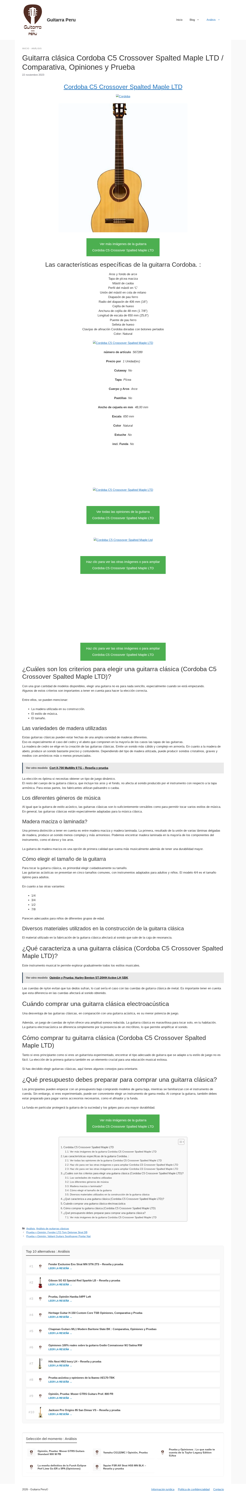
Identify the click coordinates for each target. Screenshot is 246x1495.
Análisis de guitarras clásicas (52, 1228)
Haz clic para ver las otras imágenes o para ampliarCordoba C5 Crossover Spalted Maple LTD (123, 565)
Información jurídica (162, 1489)
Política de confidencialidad (194, 1489)
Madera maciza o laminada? (86, 1186)
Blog (192, 19)
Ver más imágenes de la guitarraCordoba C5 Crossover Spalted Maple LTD (123, 247)
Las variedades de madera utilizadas (91, 1177)
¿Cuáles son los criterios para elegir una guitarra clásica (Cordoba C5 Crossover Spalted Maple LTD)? (123, 1173)
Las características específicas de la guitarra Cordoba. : (96, 1156)
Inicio (179, 19)
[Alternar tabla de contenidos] (179, 1142)
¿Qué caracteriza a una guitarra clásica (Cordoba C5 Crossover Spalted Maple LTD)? (113, 1198)
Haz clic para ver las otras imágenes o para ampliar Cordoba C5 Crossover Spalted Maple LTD (124, 1164)
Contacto (218, 1489)
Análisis (211, 19)
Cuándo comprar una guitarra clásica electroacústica (94, 1203)
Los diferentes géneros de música (89, 1182)
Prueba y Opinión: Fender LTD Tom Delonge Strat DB (56, 1232)
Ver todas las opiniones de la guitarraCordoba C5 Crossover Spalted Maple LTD (123, 515)
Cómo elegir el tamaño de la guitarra (91, 1190)
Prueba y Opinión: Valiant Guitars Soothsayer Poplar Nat (58, 1236)
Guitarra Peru (61, 19)
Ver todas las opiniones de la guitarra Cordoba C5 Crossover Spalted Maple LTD (116, 1160)
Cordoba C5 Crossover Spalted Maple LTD (123, 86)
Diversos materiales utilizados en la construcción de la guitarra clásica (109, 1194)
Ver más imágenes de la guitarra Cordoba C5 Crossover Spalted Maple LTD (113, 1151)
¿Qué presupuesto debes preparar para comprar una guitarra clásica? (104, 1212)
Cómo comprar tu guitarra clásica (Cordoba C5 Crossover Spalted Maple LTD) (109, 1208)
